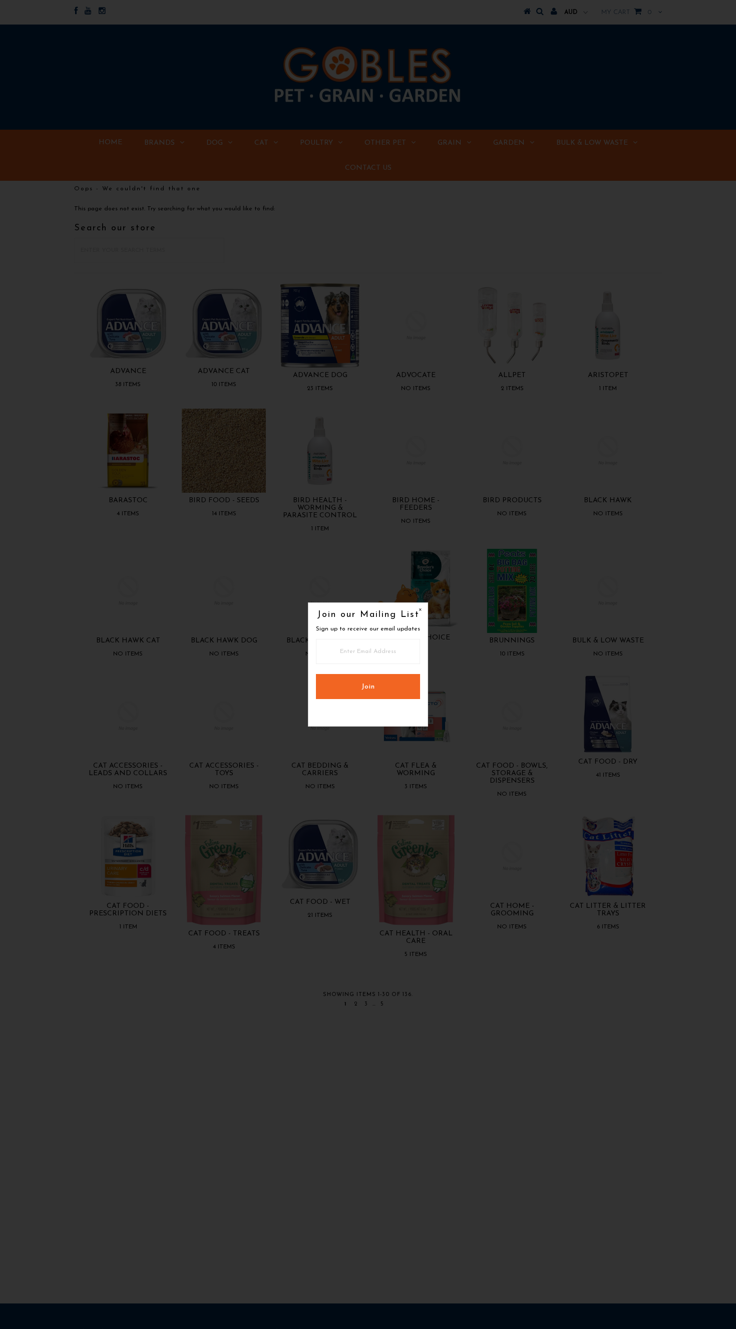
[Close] (420, 610)
